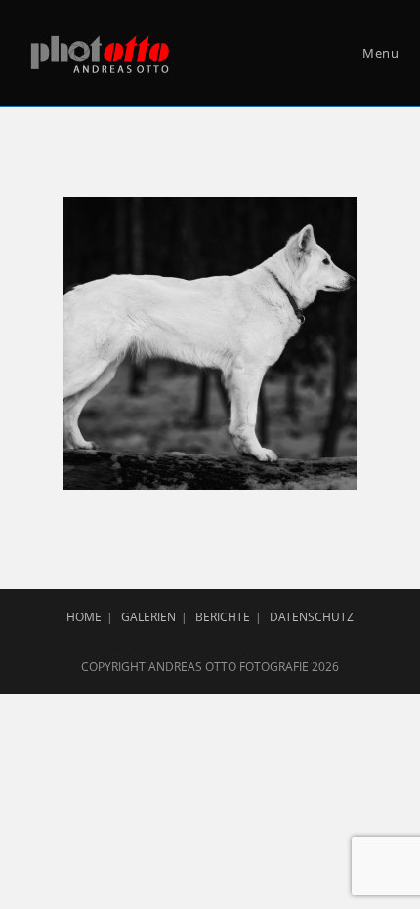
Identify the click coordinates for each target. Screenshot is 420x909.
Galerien (148, 617)
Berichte (222, 617)
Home (84, 617)
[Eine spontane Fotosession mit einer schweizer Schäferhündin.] (210, 343)
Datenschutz (312, 617)
